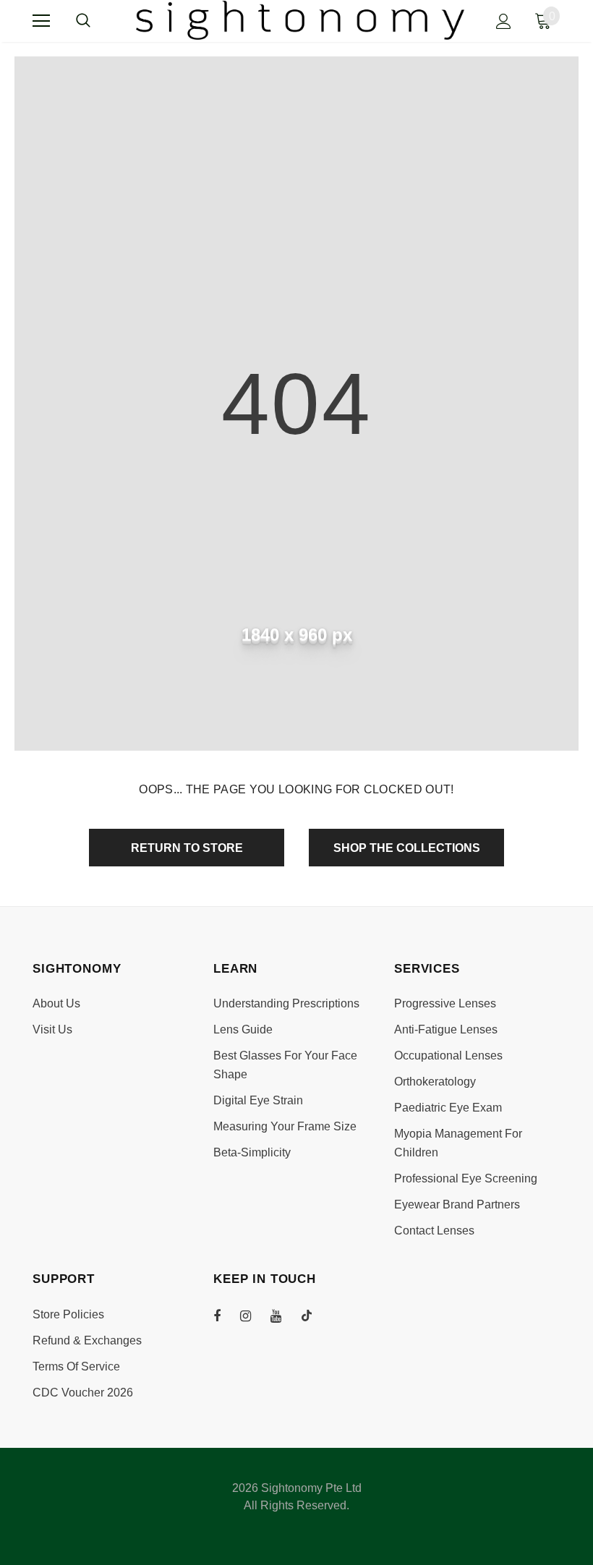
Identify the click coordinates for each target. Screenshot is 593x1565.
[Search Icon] (97, 21)
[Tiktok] (314, 1315)
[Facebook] (226, 1315)
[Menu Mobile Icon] (41, 21)
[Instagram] (253, 1315)
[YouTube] (283, 1315)
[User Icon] (503, 21)
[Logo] (300, 20)
